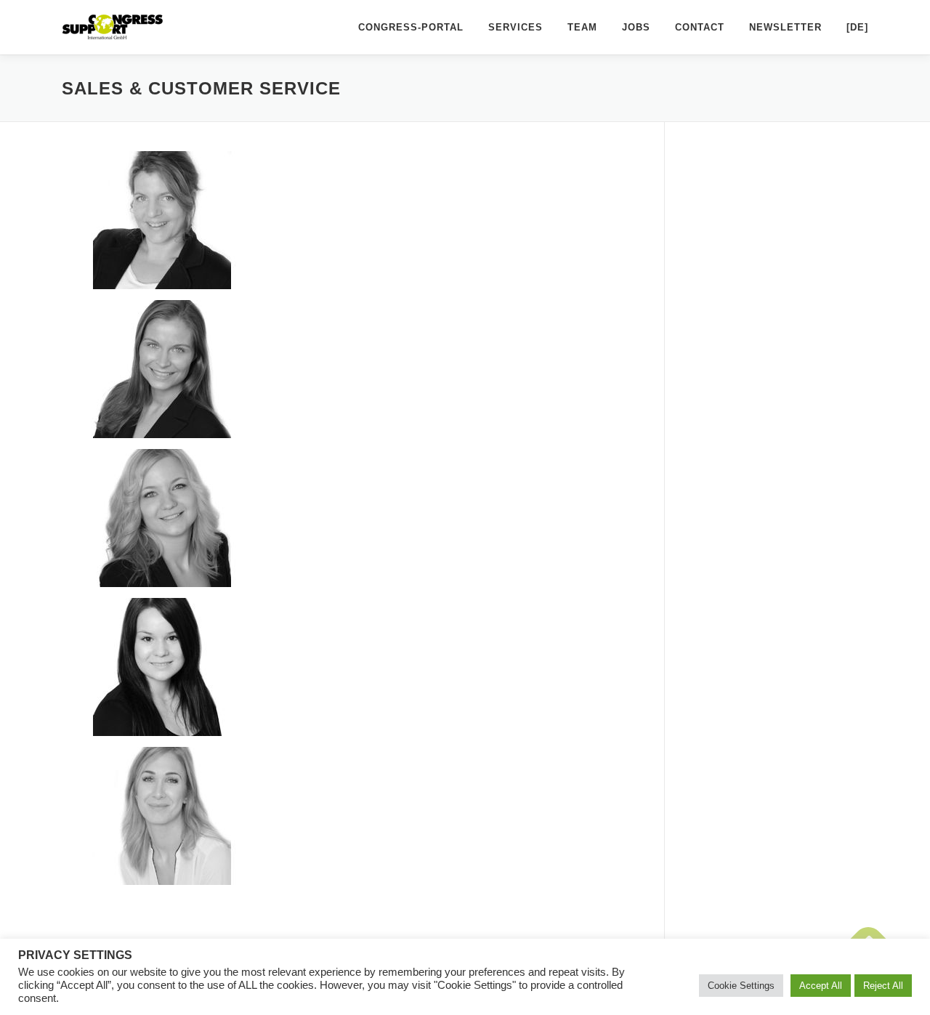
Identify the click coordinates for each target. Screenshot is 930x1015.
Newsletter (785, 27)
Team (582, 27)
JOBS (636, 27)
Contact (699, 27)
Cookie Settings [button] (741, 985)
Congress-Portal (411, 27)
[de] (857, 27)
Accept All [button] (820, 985)
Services (515, 27)
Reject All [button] (883, 985)
